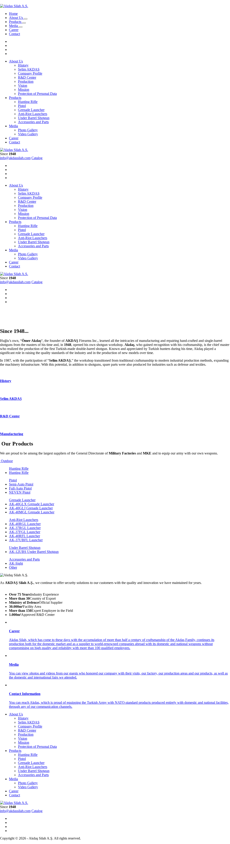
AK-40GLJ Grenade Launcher (31, 508)
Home (13, 14)
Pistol (22, 106)
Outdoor (6, 461)
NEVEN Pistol (19, 492)
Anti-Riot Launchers (32, 114)
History (23, 65)
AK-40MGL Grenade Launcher (31, 512)
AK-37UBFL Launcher (26, 540)
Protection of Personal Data (37, 94)
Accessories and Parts (33, 122)
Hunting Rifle (28, 102)
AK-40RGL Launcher (25, 524)
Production (25, 81)
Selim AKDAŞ (29, 69)
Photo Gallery (28, 130)
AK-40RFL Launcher (24, 536)
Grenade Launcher (31, 110)
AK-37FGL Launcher (24, 532)
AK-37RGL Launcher (25, 528)
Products (15, 22)
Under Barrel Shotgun (33, 118)
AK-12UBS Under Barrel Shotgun (34, 552)
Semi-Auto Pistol (21, 484)
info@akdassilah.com (15, 158)
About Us (16, 18)
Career (13, 30)
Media (14, 26)
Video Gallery (28, 134)
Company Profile (30, 73)
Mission (23, 89)
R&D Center (27, 77)
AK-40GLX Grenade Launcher (31, 504)
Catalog (36, 158)
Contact (14, 34)
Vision (22, 85)
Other (13, 567)
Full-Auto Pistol (20, 488)
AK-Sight (16, 563)
